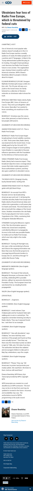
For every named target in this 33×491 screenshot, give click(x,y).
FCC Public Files (8, 464)
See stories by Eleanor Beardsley (18, 421)
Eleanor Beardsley (12, 27)
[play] (3, 489)
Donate (27, 2)
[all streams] (30, 489)
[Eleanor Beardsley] (6, 412)
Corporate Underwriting (10, 467)
